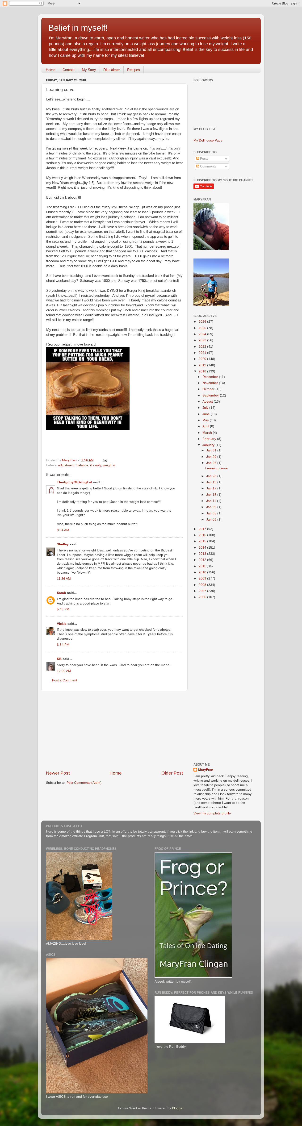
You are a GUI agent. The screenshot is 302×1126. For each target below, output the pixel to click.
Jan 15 (211, 494)
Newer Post (58, 773)
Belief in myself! (78, 28)
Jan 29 (211, 457)
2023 (203, 340)
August (208, 401)
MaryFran (205, 770)
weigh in (109, 465)
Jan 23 (211, 476)
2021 (203, 352)
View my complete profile (212, 813)
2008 (203, 585)
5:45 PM (63, 609)
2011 (203, 566)
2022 (203, 346)
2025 (203, 328)
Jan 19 (211, 482)
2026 (203, 321)
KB (59, 659)
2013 (203, 553)
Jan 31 (211, 450)
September (211, 395)
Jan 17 (211, 488)
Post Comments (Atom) (84, 782)
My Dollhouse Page (207, 140)
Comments (207, 166)
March (207, 432)
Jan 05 (211, 513)
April (206, 426)
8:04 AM (63, 530)
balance (82, 465)
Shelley (63, 544)
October (208, 389)
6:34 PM (63, 644)
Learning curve (216, 468)
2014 (203, 547)
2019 (203, 365)
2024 (203, 334)
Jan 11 (211, 501)
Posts (203, 158)
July (205, 407)
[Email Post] (104, 460)
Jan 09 (211, 507)
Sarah (61, 593)
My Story (89, 70)
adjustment (66, 465)
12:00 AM (64, 671)
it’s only (95, 465)
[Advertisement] (114, 731)
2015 (203, 541)
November (210, 383)
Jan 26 (211, 463)
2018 (203, 371)
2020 (203, 359)
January (208, 445)
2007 (203, 591)
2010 (203, 572)
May (206, 420)
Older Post (172, 773)
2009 (203, 578)
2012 (203, 560)
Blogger (177, 1108)
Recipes (133, 70)
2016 (203, 535)
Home (50, 70)
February (209, 439)
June (206, 414)
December (210, 377)
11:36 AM (64, 578)
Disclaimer (111, 70)
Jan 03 (211, 519)
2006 (203, 597)
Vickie (62, 624)
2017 (203, 529)
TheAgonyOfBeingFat (74, 482)
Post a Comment (64, 680)
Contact (69, 70)
